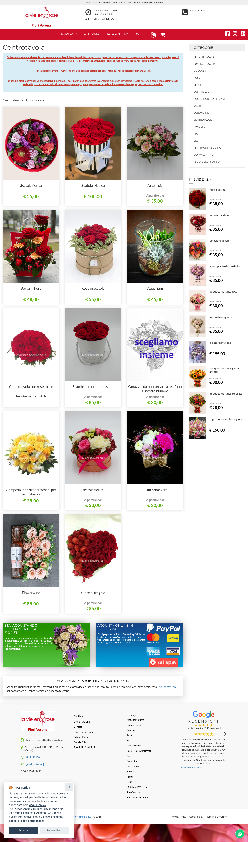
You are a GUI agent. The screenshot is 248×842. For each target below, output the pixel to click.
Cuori (197, 105)
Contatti (78, 726)
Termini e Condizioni (217, 816)
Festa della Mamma (207, 161)
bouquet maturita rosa (223, 291)
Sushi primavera (155, 489)
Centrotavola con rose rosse (31, 386)
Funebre (200, 126)
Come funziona (82, 721)
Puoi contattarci (167, 686)
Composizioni (203, 91)
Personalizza (54, 830)
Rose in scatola (93, 288)
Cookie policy (81, 742)
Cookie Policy (196, 816)
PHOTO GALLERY (116, 34)
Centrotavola (203, 119)
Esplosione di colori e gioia (225, 419)
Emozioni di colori (220, 240)
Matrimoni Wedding (207, 147)
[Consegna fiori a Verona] (41, 17)
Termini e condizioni (84, 747)
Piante (198, 133)
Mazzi (197, 84)
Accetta (23, 830)
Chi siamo (79, 716)
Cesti (197, 140)
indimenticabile (219, 215)
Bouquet (200, 70)
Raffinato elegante (220, 317)
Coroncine (201, 112)
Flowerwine (31, 592)
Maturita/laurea (205, 56)
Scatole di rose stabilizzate (92, 386)
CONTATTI (140, 34)
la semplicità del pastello (224, 266)
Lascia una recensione (191, 767)
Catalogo (69, 34)
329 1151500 (197, 10)
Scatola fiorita (31, 185)
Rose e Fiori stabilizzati (210, 98)
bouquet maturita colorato (226, 393)
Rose (197, 77)
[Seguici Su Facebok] (226, 33)
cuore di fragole (93, 592)
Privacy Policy (179, 816)
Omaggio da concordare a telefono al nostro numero (155, 388)
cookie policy (37, 804)
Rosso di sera (217, 189)
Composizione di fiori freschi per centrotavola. (31, 491)
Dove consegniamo (84, 732)
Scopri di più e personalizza (26, 820)
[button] (152, 34)
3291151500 (32, 757)
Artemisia (155, 185)
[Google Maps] (241, 33)
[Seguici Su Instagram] (233, 33)
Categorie (203, 48)
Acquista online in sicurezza (115, 627)
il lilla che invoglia (220, 342)
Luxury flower (204, 63)
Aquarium (155, 288)
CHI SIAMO (91, 34)
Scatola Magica (93, 185)
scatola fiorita (93, 489)
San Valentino (204, 154)
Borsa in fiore (31, 288)
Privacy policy (81, 737)
